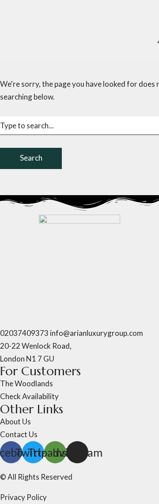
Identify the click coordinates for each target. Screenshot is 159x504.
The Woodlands (70, 10)
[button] (79, 338)
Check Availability (29, 144)
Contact (73, 144)
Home (10, 10)
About (32, 10)
